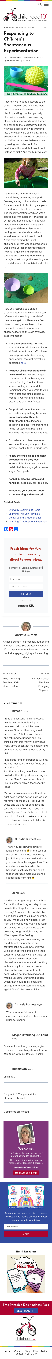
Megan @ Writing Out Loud (30, 1035)
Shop (27, 1351)
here (23, 362)
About (8, 1351)
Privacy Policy (40, 1351)
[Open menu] (46, 4)
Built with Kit (26, 606)
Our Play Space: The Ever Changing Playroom (40, 682)
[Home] (5, 27)
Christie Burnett (14, 57)
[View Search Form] (40, 4)
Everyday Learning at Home (24, 509)
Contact (18, 1351)
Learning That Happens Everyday (28, 521)
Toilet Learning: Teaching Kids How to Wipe (12, 680)
